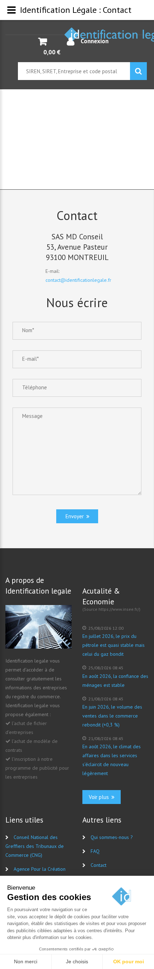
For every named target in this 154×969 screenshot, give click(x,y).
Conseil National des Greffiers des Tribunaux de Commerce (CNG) (34, 846)
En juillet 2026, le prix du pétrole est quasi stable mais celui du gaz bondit (113, 645)
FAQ (95, 851)
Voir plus (99, 797)
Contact (98, 865)
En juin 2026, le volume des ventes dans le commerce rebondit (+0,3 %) (112, 716)
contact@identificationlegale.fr (78, 280)
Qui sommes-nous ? (112, 837)
